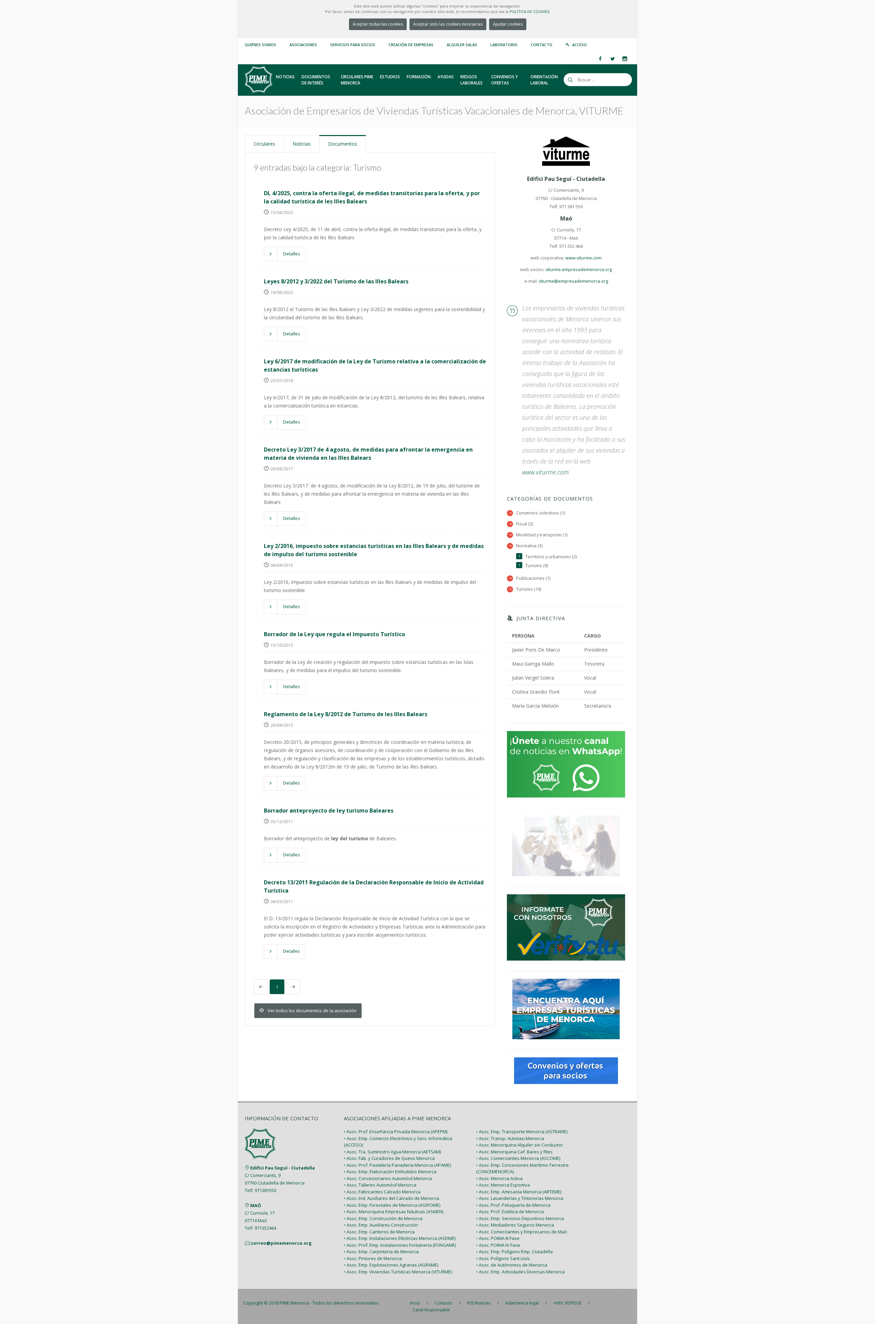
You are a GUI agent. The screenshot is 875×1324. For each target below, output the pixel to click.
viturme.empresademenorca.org (579, 269)
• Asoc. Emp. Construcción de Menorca (383, 1218)
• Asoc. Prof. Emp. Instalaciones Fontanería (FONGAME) (400, 1245)
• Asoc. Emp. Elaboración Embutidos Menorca (390, 1171)
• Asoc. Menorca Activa (499, 1178)
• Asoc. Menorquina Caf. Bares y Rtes (514, 1152)
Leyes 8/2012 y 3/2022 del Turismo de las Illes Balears (336, 281)
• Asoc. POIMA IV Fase (498, 1245)
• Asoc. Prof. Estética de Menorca (510, 1211)
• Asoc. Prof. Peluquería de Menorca (513, 1205)
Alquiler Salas (462, 44)
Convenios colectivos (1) (540, 513)
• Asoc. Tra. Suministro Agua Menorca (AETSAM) (392, 1152)
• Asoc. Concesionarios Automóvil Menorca (388, 1178)
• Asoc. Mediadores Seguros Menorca (515, 1225)
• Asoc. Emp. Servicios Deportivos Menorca (520, 1218)
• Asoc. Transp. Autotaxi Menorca (510, 1138)
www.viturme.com (583, 258)
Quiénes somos (260, 44)
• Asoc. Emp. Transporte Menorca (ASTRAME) (521, 1131)
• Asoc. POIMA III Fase (498, 1238)
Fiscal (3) (524, 524)
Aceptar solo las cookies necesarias (448, 24)
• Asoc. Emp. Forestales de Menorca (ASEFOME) (392, 1205)
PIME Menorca (294, 1303)
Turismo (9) (536, 566)
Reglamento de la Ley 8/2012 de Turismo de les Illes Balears (345, 714)
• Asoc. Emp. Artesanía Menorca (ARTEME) (518, 1192)
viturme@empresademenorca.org (573, 281)
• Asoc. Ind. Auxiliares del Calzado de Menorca (391, 1198)
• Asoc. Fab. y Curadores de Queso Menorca (389, 1158)
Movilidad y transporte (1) (541, 535)
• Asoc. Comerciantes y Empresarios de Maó (521, 1232)
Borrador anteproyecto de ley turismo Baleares (328, 810)
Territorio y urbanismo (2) (551, 557)
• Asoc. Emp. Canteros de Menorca (379, 1232)
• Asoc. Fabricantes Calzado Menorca (382, 1192)
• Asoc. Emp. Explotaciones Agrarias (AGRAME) (391, 1265)
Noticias (302, 144)
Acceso (579, 44)
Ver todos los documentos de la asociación (312, 1010)
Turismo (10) (528, 589)
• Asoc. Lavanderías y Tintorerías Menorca (519, 1198)
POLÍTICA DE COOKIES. (530, 11)
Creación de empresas (411, 44)
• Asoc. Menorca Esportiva (503, 1185)
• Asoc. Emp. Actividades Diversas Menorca (520, 1272)
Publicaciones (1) (533, 578)
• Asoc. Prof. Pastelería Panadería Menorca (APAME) (397, 1165)
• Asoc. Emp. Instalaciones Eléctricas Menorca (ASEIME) (400, 1238)
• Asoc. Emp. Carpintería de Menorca (381, 1251)
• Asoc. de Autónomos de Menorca (511, 1265)
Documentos (342, 144)
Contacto (541, 44)
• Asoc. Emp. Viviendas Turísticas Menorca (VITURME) (398, 1272)
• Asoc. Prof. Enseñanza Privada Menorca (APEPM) (395, 1131)
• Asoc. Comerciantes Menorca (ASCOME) (518, 1158)
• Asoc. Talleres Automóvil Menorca (380, 1185)
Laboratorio (503, 44)
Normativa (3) (529, 546)
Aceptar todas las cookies (378, 24)
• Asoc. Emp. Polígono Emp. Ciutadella (514, 1251)
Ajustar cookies (508, 24)
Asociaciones (303, 44)
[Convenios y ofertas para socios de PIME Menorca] (566, 1070)
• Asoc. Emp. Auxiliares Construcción (381, 1225)
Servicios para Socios (352, 44)
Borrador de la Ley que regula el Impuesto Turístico (334, 634)
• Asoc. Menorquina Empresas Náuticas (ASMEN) (393, 1211)
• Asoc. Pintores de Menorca (373, 1258)
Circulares (264, 144)
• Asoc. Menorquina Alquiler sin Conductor (519, 1145)
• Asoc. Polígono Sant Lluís (503, 1258)
